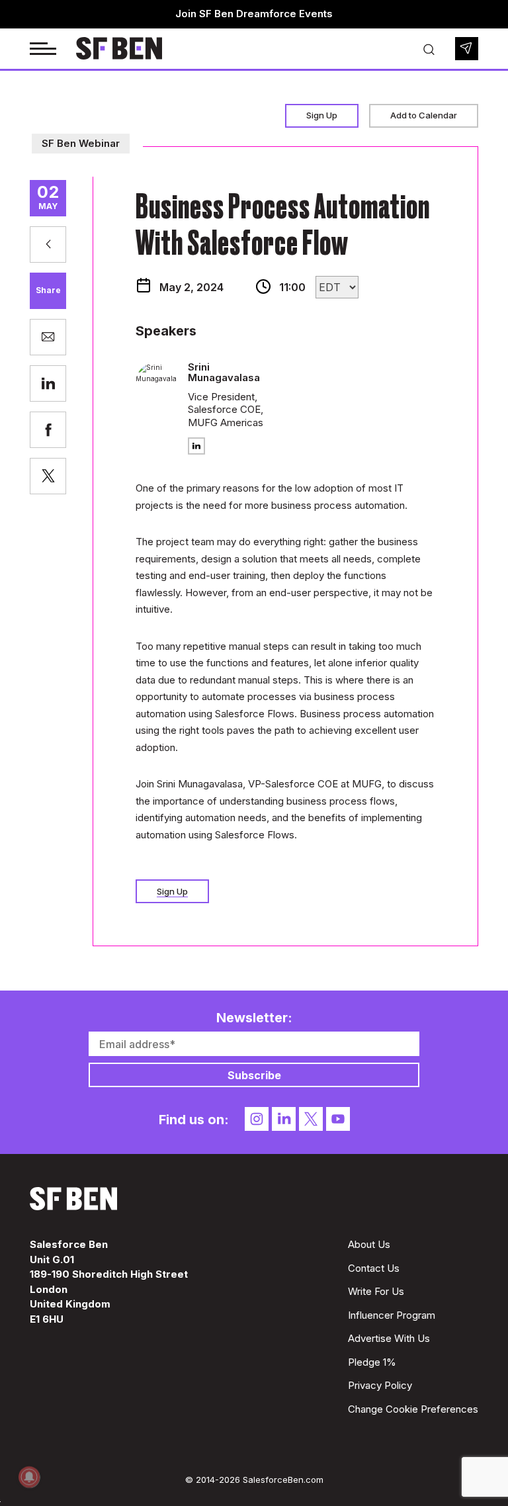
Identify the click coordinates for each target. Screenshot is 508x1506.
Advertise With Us (389, 1338)
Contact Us (374, 1268)
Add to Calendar (423, 115)
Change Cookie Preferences (413, 1409)
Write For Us (376, 1291)
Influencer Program (391, 1315)
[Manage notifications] (29, 1476)
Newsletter (466, 48)
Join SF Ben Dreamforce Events (254, 13)
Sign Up (321, 115)
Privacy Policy (380, 1385)
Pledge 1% (372, 1362)
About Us (369, 1244)
